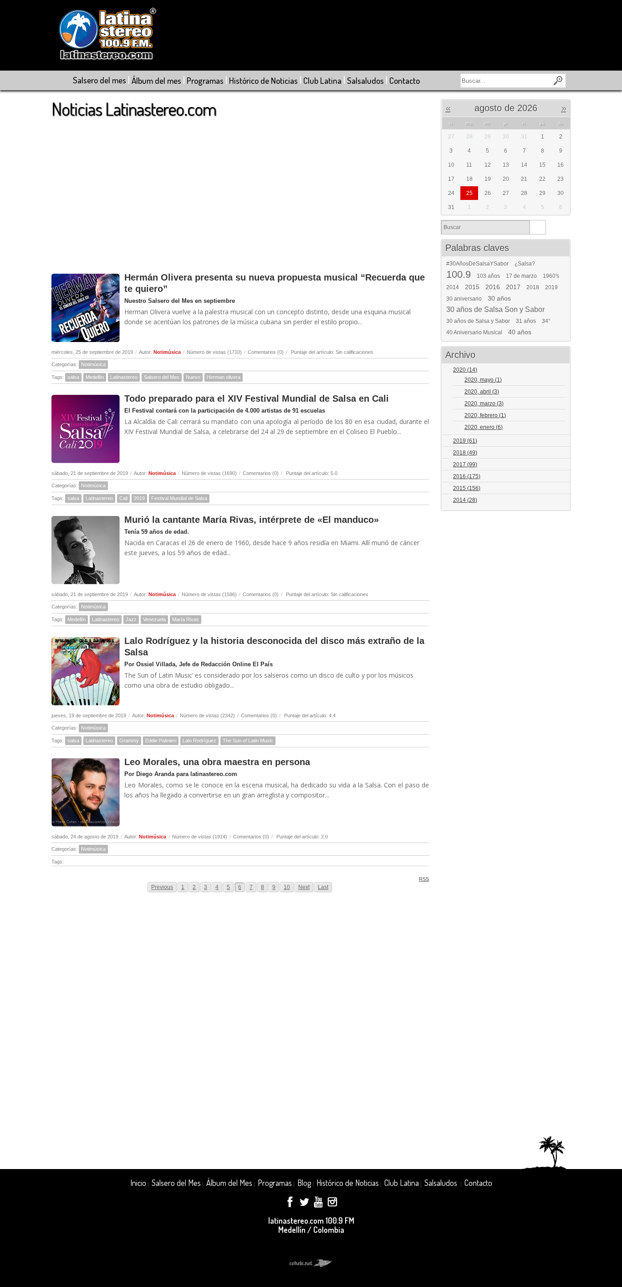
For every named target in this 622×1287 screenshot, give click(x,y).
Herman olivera (223, 377)
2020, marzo (484, 403)
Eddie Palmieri (160, 740)
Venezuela (154, 619)
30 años (499, 298)
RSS (424, 879)
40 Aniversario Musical (474, 332)
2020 (465, 370)
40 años (519, 332)
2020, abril (481, 391)
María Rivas (185, 619)
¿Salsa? (525, 263)
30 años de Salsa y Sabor (478, 321)
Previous (162, 887)
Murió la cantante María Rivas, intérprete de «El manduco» (251, 520)
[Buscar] (538, 227)
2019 (139, 498)
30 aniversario (464, 298)
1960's (551, 276)
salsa (73, 377)
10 (287, 887)
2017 (513, 287)
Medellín (95, 377)
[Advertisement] (240, 191)
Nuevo (193, 377)
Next (304, 887)
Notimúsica (167, 352)
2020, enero (483, 427)
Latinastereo (124, 377)
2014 (452, 287)
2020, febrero (485, 415)
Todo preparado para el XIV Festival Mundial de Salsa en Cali (256, 398)
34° (546, 321)
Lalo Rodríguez (199, 740)
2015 (472, 287)
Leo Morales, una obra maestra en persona (217, 762)
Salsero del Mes (161, 377)
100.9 (458, 274)
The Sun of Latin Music (248, 740)
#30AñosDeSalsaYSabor (477, 263)
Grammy (129, 740)
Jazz (131, 619)
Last (323, 887)
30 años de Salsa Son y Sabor (495, 309)
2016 (492, 287)
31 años (526, 321)
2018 (532, 287)
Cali (123, 498)
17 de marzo (521, 276)
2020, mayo (483, 380)
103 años (488, 276)
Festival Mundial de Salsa (179, 498)
